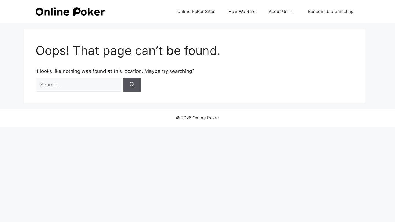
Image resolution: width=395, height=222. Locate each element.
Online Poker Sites (196, 11)
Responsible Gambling (331, 11)
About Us (278, 11)
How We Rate (242, 11)
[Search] (132, 85)
